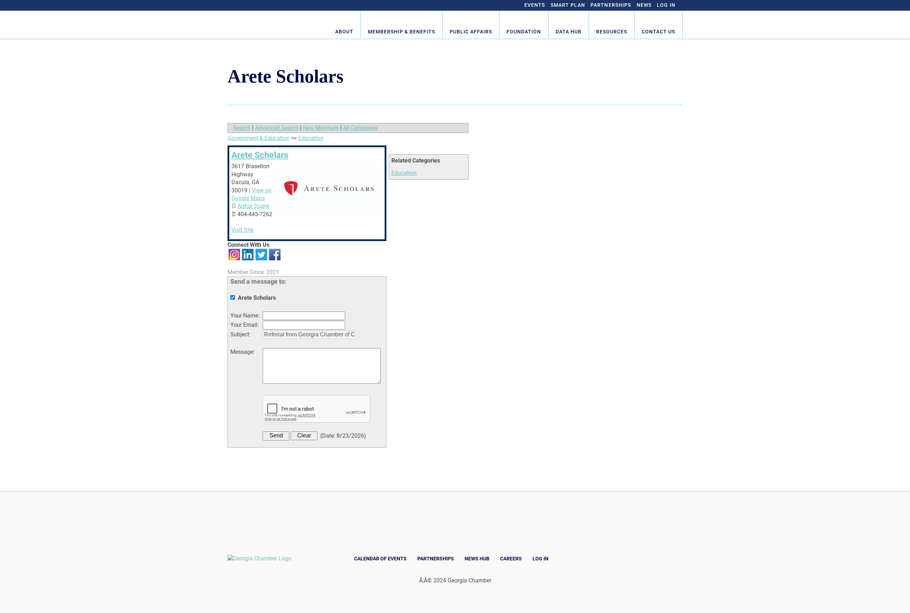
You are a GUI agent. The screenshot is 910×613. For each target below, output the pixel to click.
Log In (666, 5)
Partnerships (610, 5)
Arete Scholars (259, 155)
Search (242, 127)
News (644, 5)
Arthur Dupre (253, 206)
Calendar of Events (380, 558)
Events (534, 5)
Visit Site (242, 229)
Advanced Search (277, 127)
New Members (321, 127)
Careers (511, 558)
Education (404, 173)
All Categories (360, 127)
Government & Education (259, 138)
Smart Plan (568, 5)
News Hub (477, 558)
